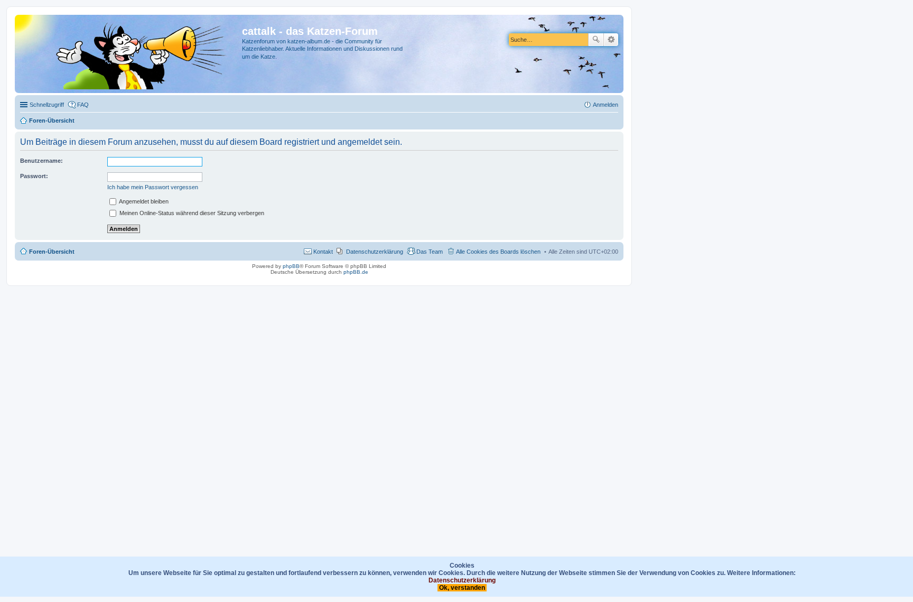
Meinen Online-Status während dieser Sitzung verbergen (191, 213)
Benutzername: (41, 161)
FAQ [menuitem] (83, 104)
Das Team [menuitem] (429, 251)
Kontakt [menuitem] (323, 251)
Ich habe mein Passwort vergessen (152, 187)
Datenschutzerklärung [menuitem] (374, 251)
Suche (596, 39)
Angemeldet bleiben (143, 201)
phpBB (291, 266)
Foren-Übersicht (51, 251)
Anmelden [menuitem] (605, 104)
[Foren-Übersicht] (129, 53)
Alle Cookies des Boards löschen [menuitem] (498, 251)
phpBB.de (355, 272)
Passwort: (34, 176)
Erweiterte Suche (611, 39)
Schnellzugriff (47, 104)
